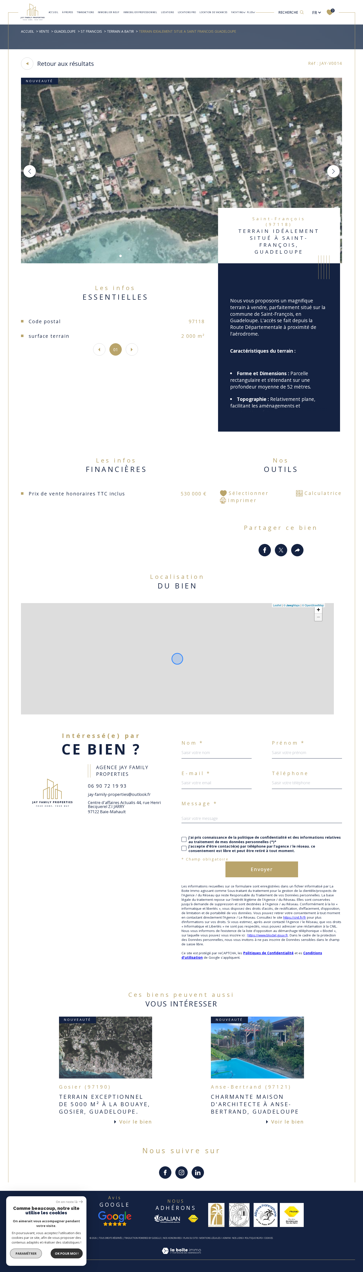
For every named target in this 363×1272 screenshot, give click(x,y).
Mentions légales (209, 1238)
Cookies (268, 1238)
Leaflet (277, 605)
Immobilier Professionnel (140, 12)
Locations (167, 12)
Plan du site (190, 1238)
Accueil (54, 12)
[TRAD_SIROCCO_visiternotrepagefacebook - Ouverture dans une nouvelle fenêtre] (165, 1172)
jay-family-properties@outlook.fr (119, 794)
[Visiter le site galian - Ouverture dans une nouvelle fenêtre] (167, 1219)
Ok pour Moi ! (67, 1253)
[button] (333, 171)
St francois (91, 31)
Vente (44, 31)
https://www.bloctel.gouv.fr (267, 935)
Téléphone (290, 773)
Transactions (85, 12)
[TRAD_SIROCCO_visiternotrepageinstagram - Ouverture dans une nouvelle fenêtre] (181, 1172)
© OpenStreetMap (313, 605)
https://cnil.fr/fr (294, 917)
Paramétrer (26, 1253)
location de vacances (213, 12)
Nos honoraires (172, 1238)
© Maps (291, 605)
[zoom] (181, 262)
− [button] (318, 617)
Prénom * (288, 742)
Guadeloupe (65, 31)
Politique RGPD (253, 1238)
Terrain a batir (120, 31)
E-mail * (196, 773)
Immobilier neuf (109, 12)
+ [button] (318, 610)
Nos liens (237, 1238)
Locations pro (187, 12)
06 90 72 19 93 (107, 786)
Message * (200, 803)
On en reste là (67, 1202)
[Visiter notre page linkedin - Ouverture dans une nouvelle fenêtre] (198, 1172)
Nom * (193, 742)
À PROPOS (67, 12)
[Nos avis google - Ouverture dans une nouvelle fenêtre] (115, 1218)
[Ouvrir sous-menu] (244, 12)
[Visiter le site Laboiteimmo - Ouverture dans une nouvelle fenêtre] (181, 1256)
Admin (226, 1238)
